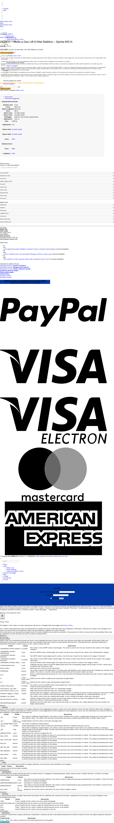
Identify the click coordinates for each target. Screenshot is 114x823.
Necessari (5, 637)
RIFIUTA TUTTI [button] (5, 613)
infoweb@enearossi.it (15, 5)
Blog (4, 10)
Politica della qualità (7, 272)
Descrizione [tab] (8, 97)
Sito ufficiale (7, 46)
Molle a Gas (10, 36)
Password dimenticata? (57, 601)
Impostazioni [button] (53, 609)
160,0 (13, 139)
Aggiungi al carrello (5, 88)
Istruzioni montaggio (9, 573)
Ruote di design (11, 569)
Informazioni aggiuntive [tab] (12, 98)
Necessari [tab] (3, 635)
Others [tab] (2, 761)
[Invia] (4, 563)
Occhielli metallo (17, 129)
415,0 (13, 153)
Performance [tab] (4, 811)
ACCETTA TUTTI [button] (15, 613)
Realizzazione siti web (60, 556)
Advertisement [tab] (4, 770)
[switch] (0, 707)
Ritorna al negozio (12, 66)
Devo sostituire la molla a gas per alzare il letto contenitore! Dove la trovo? (26, 259)
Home (5, 32)
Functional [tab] (3, 792)
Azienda (5, 8)
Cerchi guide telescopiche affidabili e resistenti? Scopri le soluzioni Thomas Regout (29, 249)
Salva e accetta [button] (5, 822)
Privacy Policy (68, 625)
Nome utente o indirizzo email (49, 592)
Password (49, 595)
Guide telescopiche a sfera (15, 39)
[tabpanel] (57, 672)
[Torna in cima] (0, 558)
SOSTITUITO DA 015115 (7, 52)
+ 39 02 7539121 (15, 2)
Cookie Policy (95, 606)
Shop (5, 566)
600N (13, 149)
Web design (40, 556)
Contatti (5, 44)
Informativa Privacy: (13, 265)
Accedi (61, 598)
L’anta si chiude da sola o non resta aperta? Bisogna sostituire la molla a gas (27, 254)
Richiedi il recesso (6, 277)
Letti (13, 124)
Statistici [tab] (2, 705)
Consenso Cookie (5, 275)
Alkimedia (50, 556)
